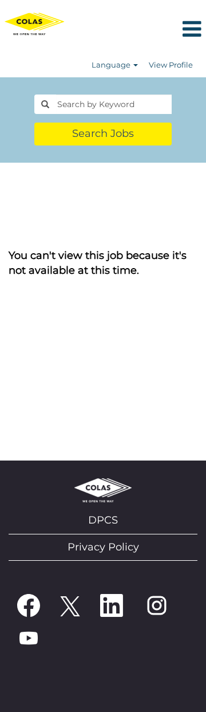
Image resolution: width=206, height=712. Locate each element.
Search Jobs (103, 133)
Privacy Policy (103, 547)
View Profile (171, 64)
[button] (137, 30)
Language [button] (112, 64)
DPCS (103, 520)
